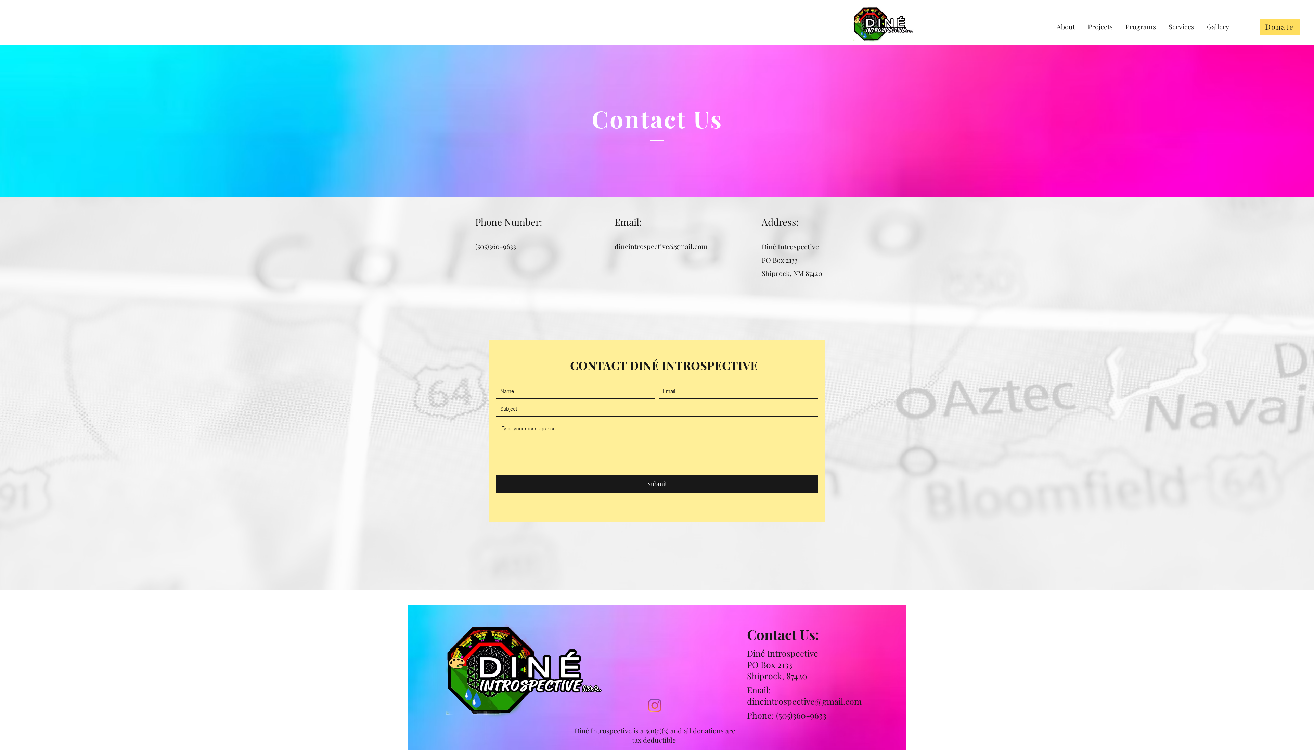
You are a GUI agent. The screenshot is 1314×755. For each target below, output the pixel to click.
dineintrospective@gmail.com (661, 246)
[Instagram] (654, 705)
